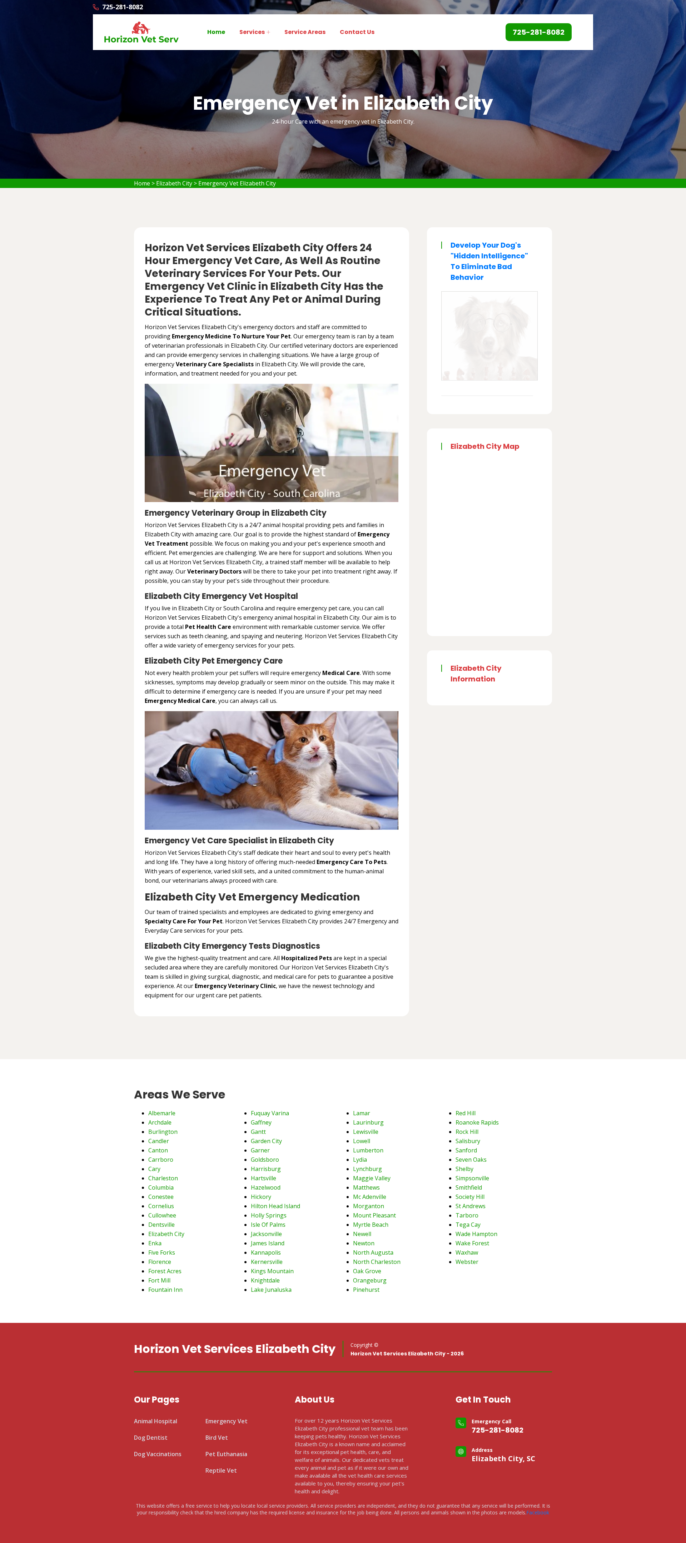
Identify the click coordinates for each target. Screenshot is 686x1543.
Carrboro (160, 1160)
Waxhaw (467, 1252)
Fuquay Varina (270, 1113)
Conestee (161, 1197)
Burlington (163, 1132)
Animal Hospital (155, 1421)
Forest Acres (165, 1271)
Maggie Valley (372, 1178)
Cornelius (161, 1206)
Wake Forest (472, 1243)
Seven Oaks (471, 1160)
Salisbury (468, 1141)
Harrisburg (266, 1169)
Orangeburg (370, 1280)
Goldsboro (265, 1160)
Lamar (361, 1113)
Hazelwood (265, 1187)
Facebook (537, 1512)
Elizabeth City (174, 183)
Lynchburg (367, 1169)
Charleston (163, 1178)
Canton (158, 1150)
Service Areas (304, 32)
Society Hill (470, 1197)
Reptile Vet (221, 1470)
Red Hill (466, 1113)
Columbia (161, 1187)
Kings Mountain (272, 1271)
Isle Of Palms (268, 1225)
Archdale (160, 1122)
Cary (154, 1169)
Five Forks (161, 1252)
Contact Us (357, 32)
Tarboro (467, 1215)
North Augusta (373, 1252)
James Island (267, 1243)
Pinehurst (366, 1290)
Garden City (266, 1141)
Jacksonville (266, 1234)
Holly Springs (269, 1215)
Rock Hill (467, 1132)
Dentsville (161, 1225)
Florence (159, 1262)
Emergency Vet (226, 1421)
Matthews (366, 1187)
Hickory (261, 1197)
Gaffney (261, 1122)
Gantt (258, 1132)
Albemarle (161, 1113)
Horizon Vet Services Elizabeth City (234, 1349)
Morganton (368, 1206)
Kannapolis (266, 1252)
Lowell (361, 1141)
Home (216, 32)
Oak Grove (367, 1271)
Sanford (466, 1150)
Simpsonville (472, 1178)
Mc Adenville (369, 1197)
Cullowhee (162, 1215)
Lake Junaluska (271, 1290)
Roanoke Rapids (477, 1122)
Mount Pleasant (374, 1215)
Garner (260, 1150)
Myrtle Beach (370, 1225)
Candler (158, 1141)
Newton (363, 1243)
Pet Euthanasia (226, 1454)
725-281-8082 (497, 1430)
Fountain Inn (165, 1290)
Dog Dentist (151, 1438)
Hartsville (263, 1178)
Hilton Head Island (275, 1206)
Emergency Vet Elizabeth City (237, 183)
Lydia (360, 1160)
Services (252, 32)
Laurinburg (368, 1122)
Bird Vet (216, 1438)
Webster (467, 1262)
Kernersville (267, 1262)
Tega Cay (468, 1225)
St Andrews (471, 1206)
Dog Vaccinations (158, 1454)
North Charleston (377, 1262)
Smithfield (469, 1187)
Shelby (464, 1169)
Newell (362, 1234)
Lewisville (365, 1132)
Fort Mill (159, 1280)
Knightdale (265, 1280)
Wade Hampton (476, 1234)
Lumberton (368, 1150)
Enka (154, 1243)
